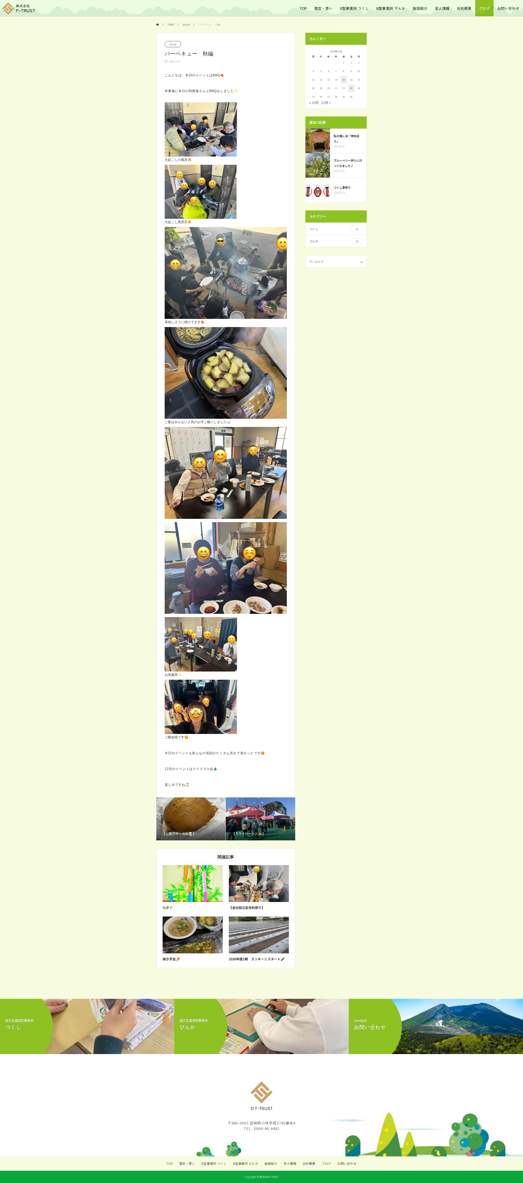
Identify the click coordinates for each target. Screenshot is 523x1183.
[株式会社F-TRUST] (18, 8)
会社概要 (464, 8)
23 (351, 88)
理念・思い (323, 8)
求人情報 (442, 8)
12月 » (325, 102)
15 (343, 79)
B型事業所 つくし (354, 8)
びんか (173, 44)
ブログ (484, 8)
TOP (303, 8)
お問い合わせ (508, 8)
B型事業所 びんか (390, 8)
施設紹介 (420, 8)
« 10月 (314, 102)
